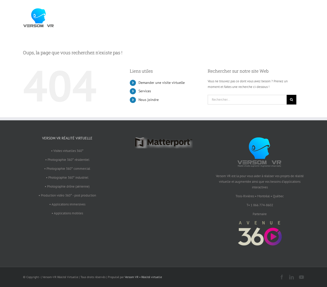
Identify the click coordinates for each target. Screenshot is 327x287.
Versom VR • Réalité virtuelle (143, 277)
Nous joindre (148, 99)
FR (294, 17)
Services (144, 91)
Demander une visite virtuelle (161, 82)
